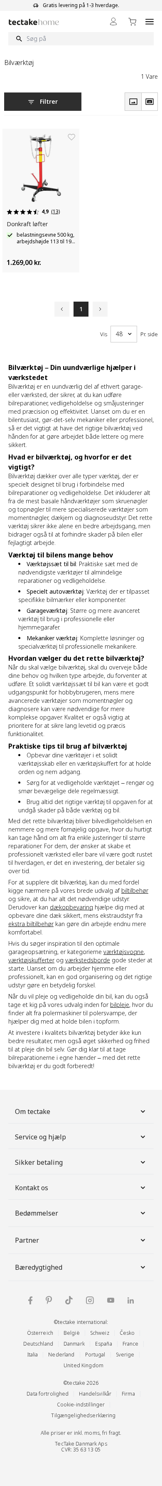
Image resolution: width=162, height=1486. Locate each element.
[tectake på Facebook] (30, 1300)
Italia (32, 1354)
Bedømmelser (36, 1213)
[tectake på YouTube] (110, 1300)
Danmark (74, 1343)
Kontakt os (31, 1187)
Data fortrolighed (48, 1393)
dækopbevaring (71, 907)
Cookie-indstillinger (81, 1404)
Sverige (125, 1354)
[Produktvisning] (133, 101)
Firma (128, 1393)
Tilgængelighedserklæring (83, 1415)
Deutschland (38, 1343)
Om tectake (32, 1111)
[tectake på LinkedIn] (131, 1300)
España (103, 1343)
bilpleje (119, 1005)
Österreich (40, 1332)
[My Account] (113, 21)
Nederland (61, 1354)
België (72, 1332)
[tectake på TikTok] (69, 1300)
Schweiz (99, 1332)
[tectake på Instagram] (90, 1300)
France (131, 1343)
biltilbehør (134, 890)
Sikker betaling (39, 1162)
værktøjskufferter (31, 960)
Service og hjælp (40, 1136)
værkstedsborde (87, 960)
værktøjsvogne (123, 952)
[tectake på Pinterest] (49, 1300)
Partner (27, 1240)
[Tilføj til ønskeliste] (71, 137)
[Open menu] (149, 21)
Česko (127, 1332)
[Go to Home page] (33, 21)
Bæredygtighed (38, 1267)
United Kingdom (83, 1365)
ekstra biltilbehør (31, 924)
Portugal (95, 1354)
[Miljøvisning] (149, 101)
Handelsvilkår (95, 1393)
